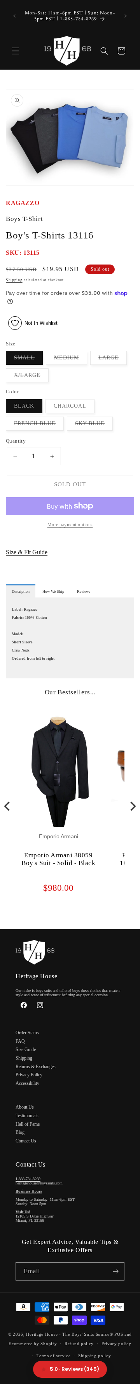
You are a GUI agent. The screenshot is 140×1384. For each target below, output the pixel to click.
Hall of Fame (28, 1124)
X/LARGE (31, 377)
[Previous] (8, 806)
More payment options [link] (70, 524)
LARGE (112, 359)
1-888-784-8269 (28, 1179)
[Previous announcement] (14, 16)
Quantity (16, 441)
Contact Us (26, 1141)
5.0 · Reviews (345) (74, 1369)
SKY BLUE (94, 425)
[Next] (132, 806)
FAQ (20, 1041)
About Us (25, 1107)
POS (118, 1334)
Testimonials (27, 1115)
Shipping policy (94, 1355)
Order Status (27, 1032)
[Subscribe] (115, 1271)
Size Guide (26, 1049)
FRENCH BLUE (39, 425)
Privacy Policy (29, 1074)
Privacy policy (116, 1343)
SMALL (28, 359)
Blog (20, 1132)
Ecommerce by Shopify (33, 1343)
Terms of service (53, 1355)
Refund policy (79, 1343)
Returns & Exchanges (36, 1066)
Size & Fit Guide (26, 552)
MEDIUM (70, 359)
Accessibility (27, 1083)
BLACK (28, 408)
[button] (15, 51)
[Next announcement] (125, 16)
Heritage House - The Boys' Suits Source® (69, 1334)
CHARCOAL (74, 408)
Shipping (14, 280)
